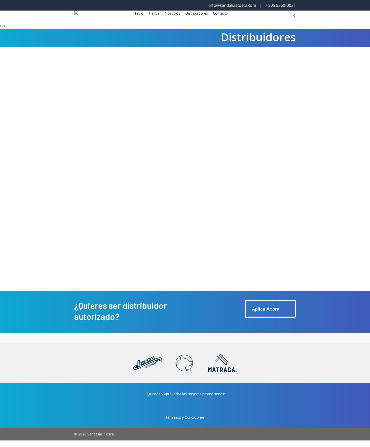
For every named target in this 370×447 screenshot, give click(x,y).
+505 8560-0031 (281, 5)
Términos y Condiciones (185, 417)
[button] (96, 90)
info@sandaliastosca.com (232, 5)
